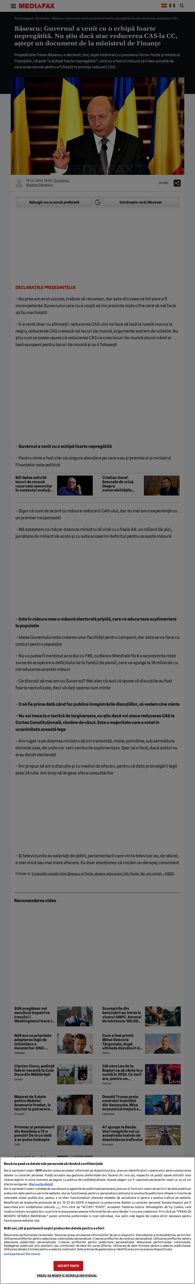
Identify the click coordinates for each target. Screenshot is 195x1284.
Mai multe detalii (41, 1184)
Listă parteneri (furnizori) (22, 1254)
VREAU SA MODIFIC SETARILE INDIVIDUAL (67, 1275)
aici (58, 1207)
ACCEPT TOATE (68, 1266)
